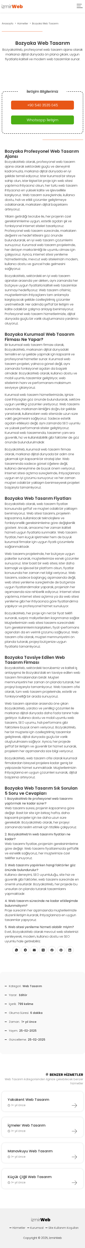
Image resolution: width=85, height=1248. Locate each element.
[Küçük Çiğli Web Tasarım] (74, 1183)
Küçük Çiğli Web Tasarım (30, 1176)
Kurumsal (36, 1228)
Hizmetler (18, 1228)
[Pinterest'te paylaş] (61, 950)
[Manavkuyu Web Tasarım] (74, 1157)
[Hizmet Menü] (79, 6)
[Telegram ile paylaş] (25, 950)
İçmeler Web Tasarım (26, 1125)
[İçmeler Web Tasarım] (74, 1131)
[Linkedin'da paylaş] (70, 950)
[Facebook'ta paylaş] (52, 950)
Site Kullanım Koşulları (63, 1228)
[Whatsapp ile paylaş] (16, 950)
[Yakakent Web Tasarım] (74, 1105)
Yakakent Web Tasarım (28, 1099)
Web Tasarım (32, 986)
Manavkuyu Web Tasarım (30, 1151)
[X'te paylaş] (43, 950)
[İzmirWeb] (13, 6)
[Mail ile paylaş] (34, 950)
